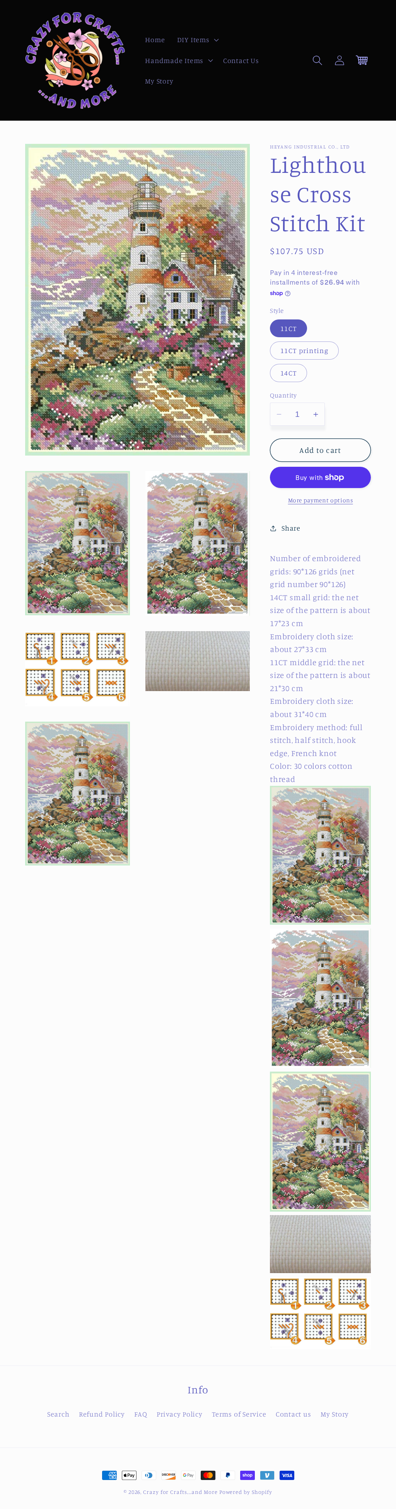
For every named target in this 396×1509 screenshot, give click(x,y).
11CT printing (304, 350)
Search (58, 1414)
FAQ (140, 1414)
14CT (288, 373)
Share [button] (291, 528)
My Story (335, 1414)
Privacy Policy (180, 1414)
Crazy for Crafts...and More (180, 1492)
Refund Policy (102, 1414)
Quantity (283, 395)
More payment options (320, 500)
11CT (288, 328)
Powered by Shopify (245, 1492)
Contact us (293, 1414)
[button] (197, 39)
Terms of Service (239, 1414)
